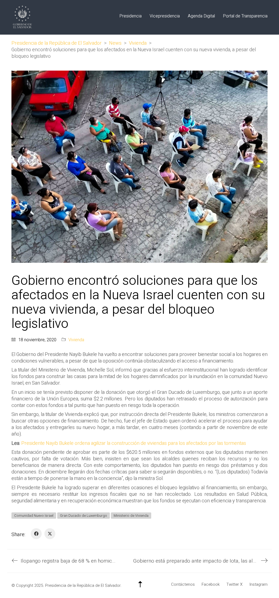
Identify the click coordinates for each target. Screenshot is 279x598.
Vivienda (76, 340)
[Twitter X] (49, 533)
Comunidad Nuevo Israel (33, 515)
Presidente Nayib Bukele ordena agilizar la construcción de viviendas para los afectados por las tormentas (133, 443)
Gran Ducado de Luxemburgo (83, 515)
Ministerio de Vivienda (131, 515)
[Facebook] (36, 533)
